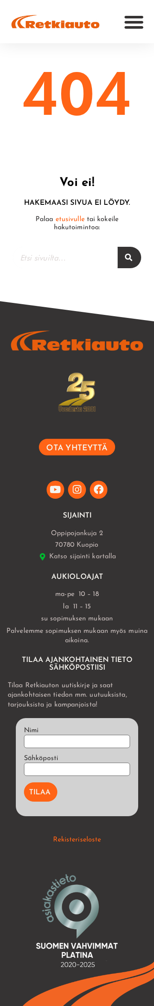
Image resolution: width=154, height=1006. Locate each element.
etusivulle (70, 219)
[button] (133, 21)
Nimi (31, 730)
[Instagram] (77, 489)
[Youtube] (55, 489)
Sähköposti (41, 758)
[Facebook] (98, 489)
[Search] (129, 257)
